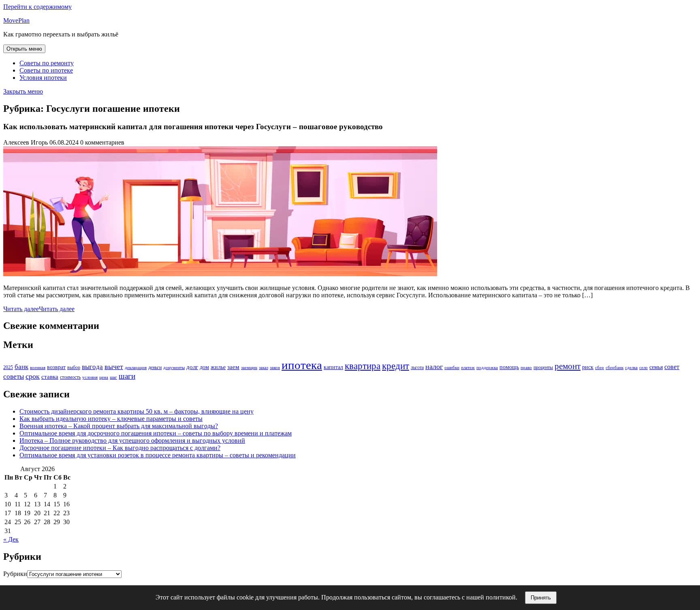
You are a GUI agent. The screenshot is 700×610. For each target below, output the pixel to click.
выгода (92, 367)
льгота (417, 367)
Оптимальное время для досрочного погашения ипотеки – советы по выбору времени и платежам (155, 433)
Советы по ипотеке (46, 70)
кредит (395, 365)
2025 (8, 367)
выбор (73, 367)
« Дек (11, 539)
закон (275, 367)
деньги (155, 367)
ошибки (451, 367)
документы (174, 367)
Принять (541, 598)
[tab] (24, 49)
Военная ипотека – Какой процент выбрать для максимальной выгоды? (118, 425)
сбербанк (614, 367)
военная (37, 367)
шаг (113, 377)
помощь (509, 367)
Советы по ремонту (46, 63)
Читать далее (39, 308)
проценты (543, 367)
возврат (56, 367)
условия (90, 377)
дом (204, 367)
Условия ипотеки (43, 77)
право (526, 367)
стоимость (70, 377)
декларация (136, 367)
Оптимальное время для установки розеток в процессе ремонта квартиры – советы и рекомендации (157, 455)
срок (33, 376)
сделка (631, 367)
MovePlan (16, 20)
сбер (599, 367)
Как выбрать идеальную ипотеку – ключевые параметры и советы (111, 418)
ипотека (302, 364)
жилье (218, 367)
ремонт (567, 366)
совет (671, 366)
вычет (114, 367)
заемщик (249, 367)
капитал (333, 367)
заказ (263, 367)
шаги (127, 376)
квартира (362, 366)
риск (587, 367)
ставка (49, 376)
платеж (468, 367)
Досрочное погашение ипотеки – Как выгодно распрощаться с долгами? (119, 447)
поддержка (487, 367)
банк (21, 367)
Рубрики (15, 573)
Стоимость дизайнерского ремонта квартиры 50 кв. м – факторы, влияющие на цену (136, 411)
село (643, 367)
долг (192, 367)
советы (13, 376)
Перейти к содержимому (37, 6)
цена (103, 377)
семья (656, 367)
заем (233, 367)
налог (434, 367)
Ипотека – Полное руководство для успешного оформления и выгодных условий (132, 440)
